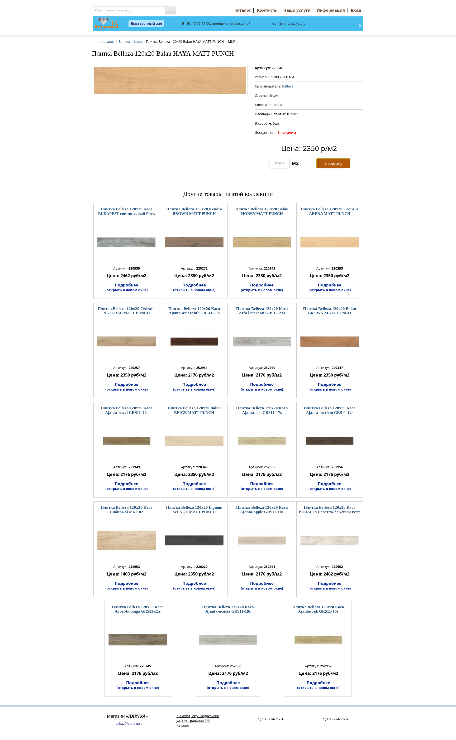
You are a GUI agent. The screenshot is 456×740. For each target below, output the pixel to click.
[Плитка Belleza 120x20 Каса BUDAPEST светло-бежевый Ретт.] (329, 540)
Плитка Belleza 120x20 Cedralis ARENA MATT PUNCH (329, 211)
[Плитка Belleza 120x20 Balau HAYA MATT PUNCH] (170, 80)
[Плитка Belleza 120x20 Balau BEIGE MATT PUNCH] (194, 441)
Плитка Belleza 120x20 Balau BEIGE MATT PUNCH (194, 410)
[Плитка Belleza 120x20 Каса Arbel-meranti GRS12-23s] (262, 341)
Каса (138, 41)
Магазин (127, 716)
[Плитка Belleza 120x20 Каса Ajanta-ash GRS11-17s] (262, 441)
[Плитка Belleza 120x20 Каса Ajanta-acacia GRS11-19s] (228, 640)
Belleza (124, 41)
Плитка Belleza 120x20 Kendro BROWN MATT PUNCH (194, 211)
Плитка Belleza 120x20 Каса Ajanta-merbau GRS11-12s (330, 410)
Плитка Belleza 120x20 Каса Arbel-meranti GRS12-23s (262, 310)
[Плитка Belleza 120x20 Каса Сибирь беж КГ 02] (126, 540)
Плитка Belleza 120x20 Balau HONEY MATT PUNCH (261, 211)
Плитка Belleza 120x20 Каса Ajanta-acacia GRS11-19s (228, 609)
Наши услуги (297, 10)
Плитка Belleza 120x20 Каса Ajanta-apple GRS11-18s (262, 509)
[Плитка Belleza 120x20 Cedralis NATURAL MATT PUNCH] (126, 341)
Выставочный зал (146, 23)
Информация (331, 10)
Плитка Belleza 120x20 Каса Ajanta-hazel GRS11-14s (126, 410)
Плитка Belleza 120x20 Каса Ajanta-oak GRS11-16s (318, 609)
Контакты (267, 10)
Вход (356, 10)
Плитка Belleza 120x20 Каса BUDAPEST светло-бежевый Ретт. (330, 509)
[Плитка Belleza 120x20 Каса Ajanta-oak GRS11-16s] (318, 640)
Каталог (242, 10)
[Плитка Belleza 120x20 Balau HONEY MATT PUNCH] (262, 242)
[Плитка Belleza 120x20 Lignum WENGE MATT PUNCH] (194, 540)
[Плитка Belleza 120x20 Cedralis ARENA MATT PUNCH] (329, 242)
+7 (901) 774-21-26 (288, 24)
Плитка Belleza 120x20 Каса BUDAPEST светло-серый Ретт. (126, 211)
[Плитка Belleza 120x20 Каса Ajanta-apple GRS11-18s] (262, 540)
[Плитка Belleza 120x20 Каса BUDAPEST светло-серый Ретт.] (126, 242)
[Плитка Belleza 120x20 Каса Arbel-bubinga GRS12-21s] (137, 640)
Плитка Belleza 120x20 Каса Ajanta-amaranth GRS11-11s (194, 310)
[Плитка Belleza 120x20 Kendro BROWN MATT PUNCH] (194, 242)
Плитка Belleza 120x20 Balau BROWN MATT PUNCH (329, 310)
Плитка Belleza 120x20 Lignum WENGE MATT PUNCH (194, 509)
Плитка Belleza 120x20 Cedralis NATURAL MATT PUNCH (126, 310)
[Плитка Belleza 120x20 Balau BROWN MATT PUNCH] (329, 341)
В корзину (333, 163)
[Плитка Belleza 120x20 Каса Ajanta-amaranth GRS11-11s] (194, 341)
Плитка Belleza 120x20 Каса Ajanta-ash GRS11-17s (262, 410)
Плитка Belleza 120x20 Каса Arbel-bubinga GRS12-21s (138, 609)
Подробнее (126, 287)
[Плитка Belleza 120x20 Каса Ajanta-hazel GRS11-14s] (126, 441)
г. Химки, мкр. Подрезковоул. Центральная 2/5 (197, 718)
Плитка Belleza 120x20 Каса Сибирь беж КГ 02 (126, 509)
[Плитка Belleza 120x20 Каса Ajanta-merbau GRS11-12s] (329, 441)
